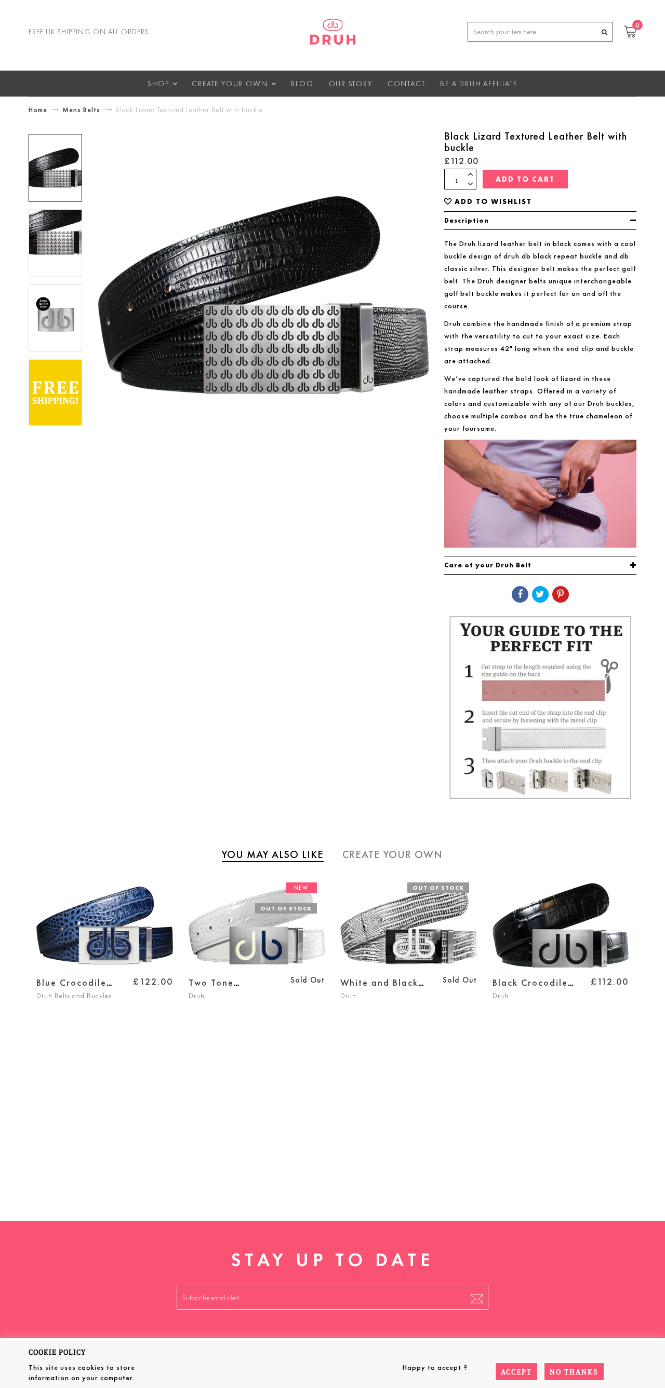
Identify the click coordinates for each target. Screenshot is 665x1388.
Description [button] (466, 220)
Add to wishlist (493, 201)
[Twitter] (540, 594)
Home (38, 109)
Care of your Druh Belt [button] (487, 565)
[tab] (540, 220)
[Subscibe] (477, 1298)
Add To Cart (525, 179)
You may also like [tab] (273, 854)
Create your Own (392, 854)
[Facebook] (520, 594)
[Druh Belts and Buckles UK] (332, 29)
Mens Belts (81, 109)
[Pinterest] (560, 594)
